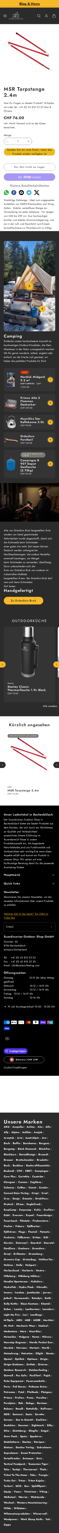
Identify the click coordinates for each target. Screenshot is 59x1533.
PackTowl (36, 1375)
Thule (43, 1469)
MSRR (37, 1320)
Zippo (7, 1524)
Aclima (31, 1127)
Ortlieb (31, 1364)
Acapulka (18, 1127)
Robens (8, 1408)
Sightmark (38, 1425)
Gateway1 (22, 1243)
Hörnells (42, 1287)
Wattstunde (38, 1497)
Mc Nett (9, 1326)
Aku (40, 1127)
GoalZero (10, 1248)
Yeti (48, 1519)
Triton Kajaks (36, 1480)
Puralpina (10, 1403)
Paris (7, 1386)
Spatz (24, 1436)
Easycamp (25, 1210)
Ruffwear (47, 1408)
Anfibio (27, 1132)
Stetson (9, 1447)
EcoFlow (49, 1210)
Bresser (9, 1160)
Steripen (39, 1442)
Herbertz (28, 1270)
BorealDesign (27, 1154)
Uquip (8, 1491)
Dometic (27, 1198)
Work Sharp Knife (32, 1519)
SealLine (41, 1419)
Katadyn (37, 1298)
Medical (43, 1326)
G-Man (37, 1237)
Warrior (23, 1497)
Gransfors (38, 1248)
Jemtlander (34, 1292)
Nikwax (47, 1337)
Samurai (18, 1414)
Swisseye (28, 1458)
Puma (30, 1397)
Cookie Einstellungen (15, 1067)
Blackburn (10, 1154)
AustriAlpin (32, 1138)
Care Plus (10, 1176)
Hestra (40, 1270)
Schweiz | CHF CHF (27, 1059)
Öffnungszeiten (15, 973)
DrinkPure (41, 1198)
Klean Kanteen (30, 1303)
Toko (33, 1475)
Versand (20, 123)
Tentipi (16, 1469)
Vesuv (18, 1491)
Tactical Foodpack (15, 1464)
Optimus (32, 1359)
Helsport (31, 1265)
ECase (20, 1204)
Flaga (22, 1232)
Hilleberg (10, 1276)
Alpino (15, 1132)
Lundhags (36, 1315)
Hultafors (37, 1281)
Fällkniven (24, 1237)
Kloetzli (46, 1303)
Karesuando (22, 1298)
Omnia (50, 1353)
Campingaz (42, 1171)
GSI (46, 1237)
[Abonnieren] (51, 926)
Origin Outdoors (14, 1364)
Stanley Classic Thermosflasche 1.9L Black (27, 688)
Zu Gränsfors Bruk (23, 600)
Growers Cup (12, 1259)
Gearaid (49, 1243)
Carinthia (24, 1176)
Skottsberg (19, 1431)
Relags (30, 1403)
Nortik (46, 1348)
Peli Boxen (20, 1386)
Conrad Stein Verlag (16, 1193)
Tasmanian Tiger (38, 1464)
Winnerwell (40, 1513)
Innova (8, 1292)
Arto (20, 1138)
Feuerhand (11, 1221)
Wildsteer (20, 1508)
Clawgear (10, 1182)
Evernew (18, 1215)
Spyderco (36, 1436)
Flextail (33, 1232)
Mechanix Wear (26, 1326)
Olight (40, 1353)
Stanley (27, 1442)
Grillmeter (20, 1254)
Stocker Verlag (25, 1447)
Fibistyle (25, 1221)
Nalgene (24, 1337)
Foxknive (9, 1237)
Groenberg (36, 1254)
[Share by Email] (21, 194)
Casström (38, 1176)
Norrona (22, 1348)
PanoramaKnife (36, 1381)
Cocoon (23, 1182)
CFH (20, 1171)
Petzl (21, 1392)
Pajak (47, 1375)
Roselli (20, 1408)
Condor (44, 1187)
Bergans (44, 1143)
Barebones (30, 1143)
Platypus (46, 1392)
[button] (5, 16)
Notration (27, 1353)
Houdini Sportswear (16, 1281)
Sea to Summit (25, 1419)
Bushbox (18, 1165)
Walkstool (10, 1497)
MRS (19, 1320)
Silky (50, 1425)
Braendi (43, 1154)
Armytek (9, 1138)
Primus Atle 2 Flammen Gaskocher (30, 401)
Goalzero (24, 1248)
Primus (8, 1397)
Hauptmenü (12, 875)
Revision (42, 1403)
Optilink (20, 1359)
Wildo (8, 1508)
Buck (7, 1165)
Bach (7, 1143)
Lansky (18, 1309)
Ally (6, 1132)
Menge (7, 135)
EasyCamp (10, 1210)
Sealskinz (10, 1425)
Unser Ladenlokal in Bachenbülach (28, 815)
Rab (21, 1403)
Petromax (10, 1392)
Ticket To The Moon (16, 1475)
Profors (20, 1397)
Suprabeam (11, 1453)
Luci (25, 1315)
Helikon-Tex (46, 1259)
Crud (45, 1193)
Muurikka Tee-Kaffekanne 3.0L (32, 420)
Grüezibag (30, 1259)
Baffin (17, 1143)
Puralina (41, 1397)
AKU (7, 1127)
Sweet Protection (31, 1453)
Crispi (35, 1193)
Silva (7, 1431)
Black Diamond (27, 1149)
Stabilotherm (12, 1442)
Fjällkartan (34, 1226)
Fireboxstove (41, 1221)
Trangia (44, 1475)
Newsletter (11, 892)
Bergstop (10, 1149)
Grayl (7, 1254)
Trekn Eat (10, 1480)
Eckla (38, 1210)
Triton (22, 1480)
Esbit (7, 1215)
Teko (7, 1469)
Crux (7, 1198)
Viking (43, 1491)
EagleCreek (34, 1204)
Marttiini (48, 1320)
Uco (27, 1486)
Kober (8, 1309)
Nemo (36, 1337)
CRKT (29, 1171)
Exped (30, 1215)
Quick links (12, 884)
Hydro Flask (26, 1287)
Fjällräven (10, 1232)
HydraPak (10, 1287)
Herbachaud (12, 1270)
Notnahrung (11, 1353)
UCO (19, 1486)
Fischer (8, 1226)
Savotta (40, 1414)
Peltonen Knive (38, 1386)
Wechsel (9, 1502)
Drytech (9, 1204)
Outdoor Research (15, 1370)
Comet (32, 1187)
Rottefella (32, 1408)
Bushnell (9, 1171)
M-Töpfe (9, 1320)
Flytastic (45, 1232)
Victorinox (30, 1491)
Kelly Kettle (11, 1303)
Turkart (9, 1486)
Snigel (45, 1431)
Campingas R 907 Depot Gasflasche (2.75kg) (29, 465)
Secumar (24, 1425)
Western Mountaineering (32, 1502)
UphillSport (39, 1486)
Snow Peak (11, 1436)
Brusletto (42, 1160)
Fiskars (20, 1226)
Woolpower (11, 1519)
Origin (44, 1359)
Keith (48, 1298)
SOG (7, 1414)
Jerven (47, 1292)
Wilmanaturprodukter (17, 1513)
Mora (23, 1331)
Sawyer (9, 1419)
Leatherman (32, 1309)
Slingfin (34, 1431)
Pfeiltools (33, 1392)
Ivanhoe (20, 1292)
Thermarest (30, 1469)
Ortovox (43, 1364)
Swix (39, 1458)
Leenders (48, 1309)
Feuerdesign (45, 1215)
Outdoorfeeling (38, 1370)
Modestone (11, 1331)
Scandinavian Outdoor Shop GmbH (29, 937)
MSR (28, 1320)
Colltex (21, 1187)
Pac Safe (22, 1375)
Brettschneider (25, 1160)
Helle (19, 1265)
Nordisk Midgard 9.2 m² (32, 378)
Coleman (9, 1187)
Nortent (35, 1348)
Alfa (48, 1127)
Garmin (9, 1243)
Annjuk (38, 1132)
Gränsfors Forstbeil (27, 438)
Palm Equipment (14, 1381)
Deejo (16, 1198)
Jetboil (8, 1298)
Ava (44, 1138)
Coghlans (36, 1182)
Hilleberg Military (29, 1276)
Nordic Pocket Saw (41, 1342)
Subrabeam (44, 1447)
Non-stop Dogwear (15, 1342)
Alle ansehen (50, 706)
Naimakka (10, 1337)
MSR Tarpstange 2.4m (23, 790)
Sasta (29, 1414)
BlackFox (45, 1149)
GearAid (36, 1243)
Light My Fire (12, 1315)
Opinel (8, 1359)
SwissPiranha (12, 1458)
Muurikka (35, 1331)
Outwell (9, 1375)
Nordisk (9, 1348)
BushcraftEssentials (38, 1165)
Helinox (9, 1265)
